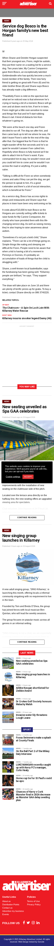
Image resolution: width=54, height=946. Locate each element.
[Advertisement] (27, 355)
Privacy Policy (34, 904)
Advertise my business (13, 911)
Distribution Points (10, 904)
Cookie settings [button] (13, 477)
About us (6, 901)
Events (5, 914)
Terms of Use (33, 901)
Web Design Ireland (26, 942)
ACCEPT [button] (28, 477)
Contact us (7, 908)
